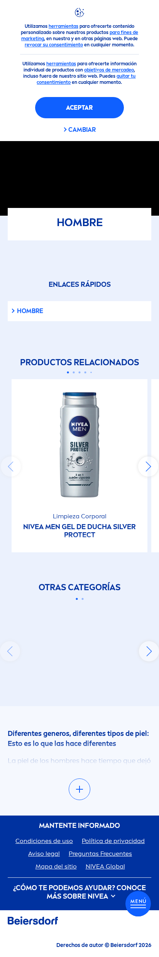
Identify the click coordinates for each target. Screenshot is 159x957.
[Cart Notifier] (138, 903)
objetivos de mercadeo (109, 70)
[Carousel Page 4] (85, 372)
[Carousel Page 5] (91, 372)
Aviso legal (44, 853)
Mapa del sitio (56, 866)
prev (11, 466)
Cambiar (82, 129)
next (148, 466)
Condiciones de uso (44, 841)
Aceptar (79, 107)
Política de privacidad (113, 841)
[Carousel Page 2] (74, 372)
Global (105, 866)
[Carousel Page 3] (80, 372)
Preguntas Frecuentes (100, 853)
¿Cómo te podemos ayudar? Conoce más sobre (79, 892)
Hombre (30, 311)
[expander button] (79, 789)
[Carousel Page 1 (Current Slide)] (68, 372)
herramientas (63, 26)
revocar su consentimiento (54, 45)
